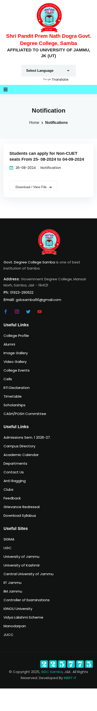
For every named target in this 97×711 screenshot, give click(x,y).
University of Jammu (21, 556)
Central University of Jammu (28, 573)
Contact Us (14, 472)
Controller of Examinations (27, 599)
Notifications (56, 123)
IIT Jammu (12, 582)
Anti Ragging (15, 480)
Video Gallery (15, 361)
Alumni (9, 344)
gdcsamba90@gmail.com (38, 299)
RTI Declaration (17, 387)
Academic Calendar (21, 454)
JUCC (8, 634)
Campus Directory (19, 446)
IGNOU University (18, 608)
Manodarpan (15, 626)
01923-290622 (21, 292)
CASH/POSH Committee (25, 413)
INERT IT (70, 677)
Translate (60, 79)
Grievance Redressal (22, 506)
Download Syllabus (20, 515)
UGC (8, 547)
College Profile (16, 335)
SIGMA (9, 539)
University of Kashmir (22, 565)
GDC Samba (52, 671)
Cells (8, 378)
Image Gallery (16, 352)
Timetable (13, 396)
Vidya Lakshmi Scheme (23, 617)
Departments (15, 463)
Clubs (8, 489)
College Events (17, 370)
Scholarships (14, 405)
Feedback (12, 498)
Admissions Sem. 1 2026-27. (27, 437)
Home (34, 123)
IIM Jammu (13, 591)
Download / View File (32, 187)
